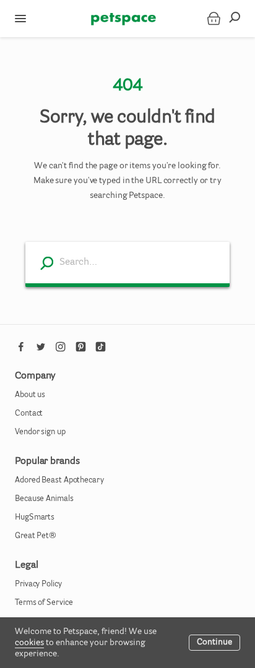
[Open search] (238, 18)
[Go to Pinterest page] (80, 347)
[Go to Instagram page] (60, 347)
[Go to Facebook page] (21, 347)
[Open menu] (20, 19)
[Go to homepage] (123, 18)
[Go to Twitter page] (41, 347)
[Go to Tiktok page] (100, 347)
